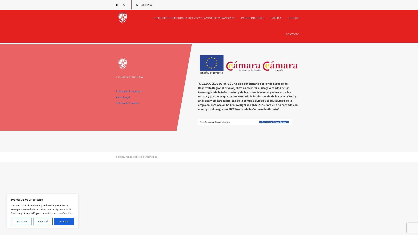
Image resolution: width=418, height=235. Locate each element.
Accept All (64, 221)
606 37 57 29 (146, 5)
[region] (42, 211)
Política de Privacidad (128, 91)
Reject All (43, 221)
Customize (21, 221)
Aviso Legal (123, 97)
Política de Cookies (127, 103)
